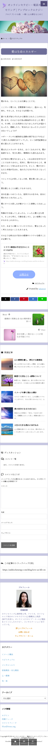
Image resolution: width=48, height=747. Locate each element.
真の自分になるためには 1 (25, 408)
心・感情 (5, 675)
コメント (4, 486)
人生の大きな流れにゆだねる (26, 425)
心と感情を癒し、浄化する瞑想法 (28, 360)
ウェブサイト (6, 533)
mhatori (42, 288)
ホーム (5, 38)
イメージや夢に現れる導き (25, 392)
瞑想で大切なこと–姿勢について (27, 376)
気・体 (4, 681)
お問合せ (24, 274)
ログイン (5, 715)
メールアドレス (6, 522)
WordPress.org (9, 726)
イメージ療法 (7, 654)
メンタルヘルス (8, 665)
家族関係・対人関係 (10, 670)
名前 (2, 512)
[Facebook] (14, 299)
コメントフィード (9, 722)
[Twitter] (5, 299)
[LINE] (42, 299)
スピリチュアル (17, 38)
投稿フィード (7, 719)
